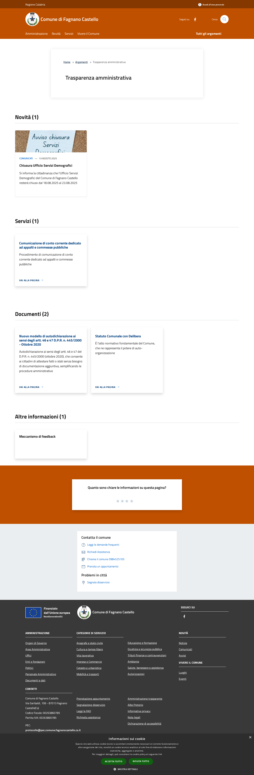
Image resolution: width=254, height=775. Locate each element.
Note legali (134, 717)
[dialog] (127, 754)
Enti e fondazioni (35, 662)
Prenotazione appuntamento (93, 699)
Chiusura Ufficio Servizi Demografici (45, 165)
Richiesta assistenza (88, 717)
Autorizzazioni (136, 674)
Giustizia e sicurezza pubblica (145, 649)
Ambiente (133, 661)
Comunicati (26, 158)
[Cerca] (224, 19)
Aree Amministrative (37, 649)
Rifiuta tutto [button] (141, 761)
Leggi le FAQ (84, 711)
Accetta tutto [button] (113, 761)
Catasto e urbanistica (89, 668)
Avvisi (182, 655)
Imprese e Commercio (89, 662)
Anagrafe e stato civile (90, 643)
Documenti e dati (35, 680)
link (160, 754)
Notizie (183, 643)
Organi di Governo (36, 643)
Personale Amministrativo (40, 674)
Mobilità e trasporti (88, 674)
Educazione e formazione (142, 643)
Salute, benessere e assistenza (146, 668)
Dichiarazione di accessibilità (144, 723)
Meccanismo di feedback (37, 436)
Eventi (182, 679)
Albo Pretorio (135, 705)
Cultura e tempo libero (90, 649)
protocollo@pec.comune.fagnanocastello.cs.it (53, 730)
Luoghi (183, 673)
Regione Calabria (35, 4)
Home (66, 62)
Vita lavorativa (85, 655)
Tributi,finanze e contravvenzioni (147, 655)
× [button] (250, 737)
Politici (29, 668)
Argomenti (81, 62)
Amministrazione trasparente (145, 699)
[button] (127, 769)
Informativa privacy (139, 711)
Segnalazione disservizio (91, 705)
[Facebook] (193, 19)
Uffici (28, 655)
